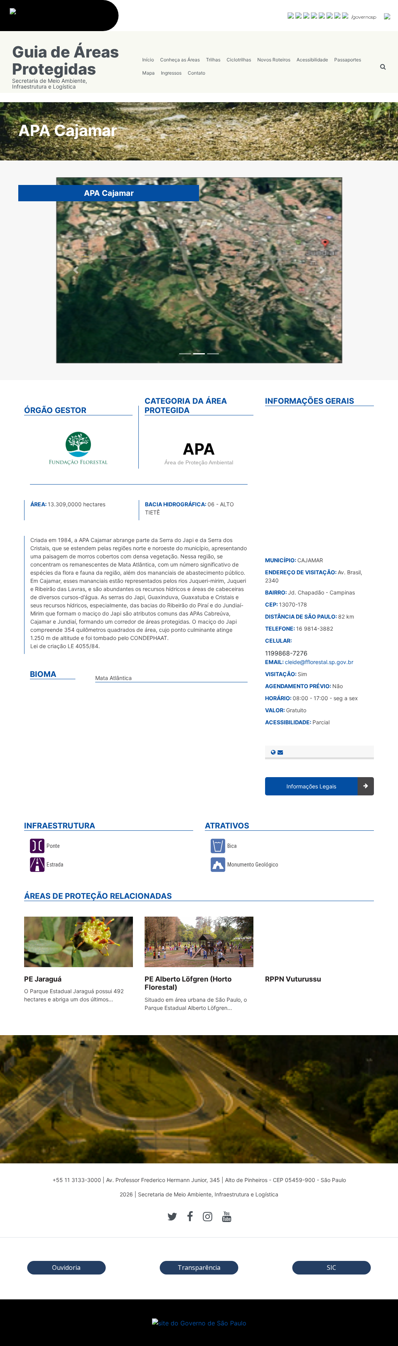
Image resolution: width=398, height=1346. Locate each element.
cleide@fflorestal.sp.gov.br (319, 662)
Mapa (148, 73)
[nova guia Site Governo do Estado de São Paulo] (63, 19)
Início (148, 60)
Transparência (199, 1267)
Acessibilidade (312, 60)
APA (199, 449)
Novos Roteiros (273, 60)
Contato (196, 73)
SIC (331, 1267)
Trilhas (213, 60)
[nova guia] (387, 15)
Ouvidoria (66, 1267)
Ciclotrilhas (239, 60)
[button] (76, 270)
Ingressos (171, 73)
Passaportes (347, 60)
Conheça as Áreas (180, 60)
